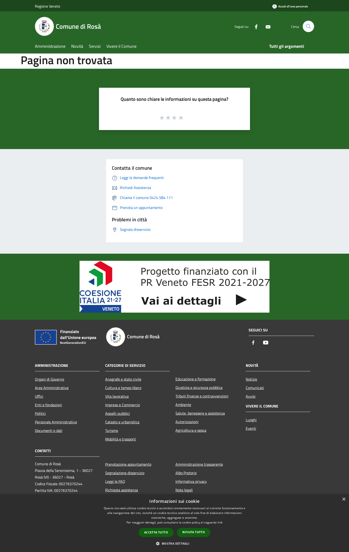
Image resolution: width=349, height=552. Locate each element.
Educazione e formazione (195, 379)
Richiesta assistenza (121, 490)
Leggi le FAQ (115, 481)
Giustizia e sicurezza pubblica (198, 387)
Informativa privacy (191, 481)
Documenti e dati (48, 430)
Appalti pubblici (117, 413)
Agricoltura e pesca (190, 430)
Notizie (251, 379)
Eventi (251, 428)
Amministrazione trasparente (199, 464)
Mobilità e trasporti (120, 439)
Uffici (39, 396)
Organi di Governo (49, 379)
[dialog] (174, 523)
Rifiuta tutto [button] (193, 532)
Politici (40, 413)
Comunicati (255, 388)
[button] (174, 543)
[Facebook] (254, 26)
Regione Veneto (47, 6)
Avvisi (250, 396)
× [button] (343, 499)
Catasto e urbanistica (122, 422)
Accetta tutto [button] (156, 532)
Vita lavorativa (117, 396)
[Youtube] (266, 26)
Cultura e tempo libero (123, 388)
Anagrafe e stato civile (123, 379)
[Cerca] (308, 26)
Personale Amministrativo (56, 422)
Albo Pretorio (186, 473)
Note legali (184, 490)
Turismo (111, 430)
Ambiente (183, 404)
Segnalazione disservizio (124, 473)
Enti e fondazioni (48, 405)
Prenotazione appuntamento (128, 464)
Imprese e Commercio (122, 405)
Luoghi (251, 420)
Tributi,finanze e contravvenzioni (201, 396)
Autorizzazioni (186, 422)
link (220, 522)
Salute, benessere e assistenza (200, 413)
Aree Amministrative (52, 388)
